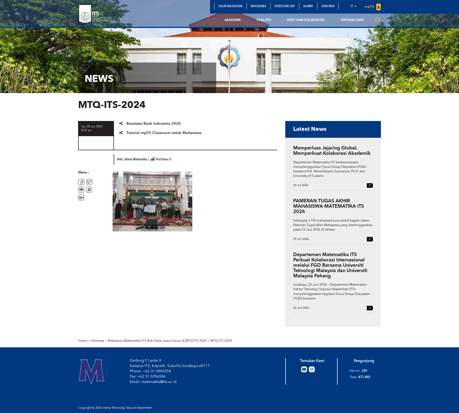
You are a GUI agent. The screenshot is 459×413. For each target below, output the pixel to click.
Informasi (97, 341)
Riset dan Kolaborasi (305, 20)
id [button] (352, 6)
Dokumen (327, 6)
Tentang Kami (352, 20)
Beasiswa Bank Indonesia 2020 (153, 124)
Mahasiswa (258, 6)
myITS (370, 7)
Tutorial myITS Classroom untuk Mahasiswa (164, 133)
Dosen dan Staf (284, 6)
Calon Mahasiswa (230, 6)
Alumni (308, 6)
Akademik (232, 20)
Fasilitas (264, 20)
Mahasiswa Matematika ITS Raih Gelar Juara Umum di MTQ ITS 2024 (157, 341)
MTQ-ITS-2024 (221, 341)
